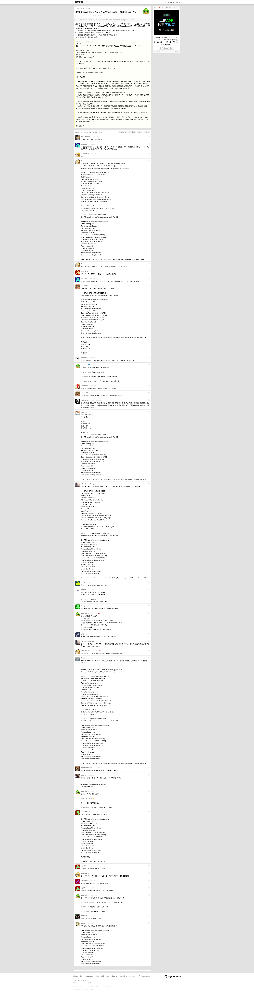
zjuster (83, 775)
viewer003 (84, 286)
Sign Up (172, 2)
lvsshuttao (84, 880)
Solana (114, 976)
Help (81, 976)
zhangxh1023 (85, 137)
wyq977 (83, 866)
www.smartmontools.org (122, 168)
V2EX (77, 8)
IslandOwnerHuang (87, 484)
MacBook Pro (85, 8)
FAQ (107, 976)
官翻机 (132, 132)
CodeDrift (84, 386)
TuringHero (86, 368)
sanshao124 (85, 400)
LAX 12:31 (104, 987)
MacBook (123, 132)
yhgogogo (84, 634)
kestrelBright (85, 812)
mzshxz (163, 52)
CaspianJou (85, 153)
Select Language (145, 976)
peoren (83, 923)
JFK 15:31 (110, 987)
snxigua (84, 144)
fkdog (83, 606)
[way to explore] (79, 2)
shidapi (83, 590)
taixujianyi (84, 271)
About (75, 976)
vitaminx (86, 16)
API (102, 976)
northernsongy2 (86, 768)
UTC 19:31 (91, 987)
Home (167, 2)
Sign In (178, 2)
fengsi (83, 658)
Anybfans (85, 629)
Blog (97, 976)
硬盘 (147, 132)
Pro (140, 132)
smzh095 (84, 916)
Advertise (89, 976)
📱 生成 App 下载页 (166, 48)
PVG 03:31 (97, 987)
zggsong (84, 412)
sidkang (84, 358)
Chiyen (83, 582)
